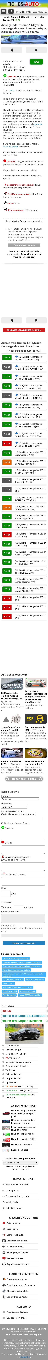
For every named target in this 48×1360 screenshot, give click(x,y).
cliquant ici (25, 1357)
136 (19, 1086)
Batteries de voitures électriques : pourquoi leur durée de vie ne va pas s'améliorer (36, 697)
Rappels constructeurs (18, 1264)
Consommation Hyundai (17, 1196)
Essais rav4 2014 (10, 991)
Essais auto (12, 1229)
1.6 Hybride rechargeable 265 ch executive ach (28, 425)
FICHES (21, 11)
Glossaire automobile (17, 1291)
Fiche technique (13, 1049)
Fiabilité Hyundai (14, 1208)
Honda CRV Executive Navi (30, 995)
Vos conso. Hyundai (16, 1317)
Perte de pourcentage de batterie (16, 970)
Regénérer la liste (24, 779)
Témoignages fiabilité (17, 1252)
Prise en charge (10, 146)
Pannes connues (15, 1258)
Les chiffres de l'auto (17, 1296)
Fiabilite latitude (9, 995)
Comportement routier (17, 1066)
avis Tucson (13, 1057)
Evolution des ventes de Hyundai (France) (23, 1128)
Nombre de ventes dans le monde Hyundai (23, 1121)
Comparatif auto (15, 1234)
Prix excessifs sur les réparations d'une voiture (22, 966)
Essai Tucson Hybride (16, 1053)
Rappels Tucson (13, 1078)
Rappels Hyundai (19, 1149)
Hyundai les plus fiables (22, 1133)
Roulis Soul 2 (8, 984)
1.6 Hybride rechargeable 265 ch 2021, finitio (28, 358)
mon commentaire (24, 943)
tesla (12, 90)
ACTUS (43, 11)
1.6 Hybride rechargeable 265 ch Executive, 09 (28, 406)
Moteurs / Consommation (18, 1062)
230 (19, 1090)
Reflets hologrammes (35, 980)
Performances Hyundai (17, 1184)
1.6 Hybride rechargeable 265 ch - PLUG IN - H (28, 396)
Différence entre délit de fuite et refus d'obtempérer (11, 696)
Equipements (12, 1082)
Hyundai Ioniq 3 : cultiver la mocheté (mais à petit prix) (23, 1113)
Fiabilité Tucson (13, 1074)
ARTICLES (32, 11)
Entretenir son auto (17, 1279)
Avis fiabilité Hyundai (17, 1312)
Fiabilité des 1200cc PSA (13, 980)
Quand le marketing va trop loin (15, 958)
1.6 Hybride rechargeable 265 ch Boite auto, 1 (28, 377)
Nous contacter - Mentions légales (24, 1334)
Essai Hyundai (12, 1190)
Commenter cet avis (24, 245)
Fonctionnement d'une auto (21, 1285)
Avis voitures (13, 1223)
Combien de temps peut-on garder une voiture (22, 962)
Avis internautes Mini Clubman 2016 (17, 987)
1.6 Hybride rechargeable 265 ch (30, 488)
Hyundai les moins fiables (23, 1139)
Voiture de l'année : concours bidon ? (35, 763)
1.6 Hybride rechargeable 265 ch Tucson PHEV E (28, 435)
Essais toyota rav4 (27, 991)
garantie (38, 124)
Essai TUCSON (12, 1045)
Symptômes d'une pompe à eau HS (10, 728)
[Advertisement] (24, 290)
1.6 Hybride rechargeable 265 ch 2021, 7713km (28, 387)
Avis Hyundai (12, 1202)
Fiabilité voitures (15, 1246)
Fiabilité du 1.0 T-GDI (21, 1144)
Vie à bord (10, 1070)
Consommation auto (17, 1240)
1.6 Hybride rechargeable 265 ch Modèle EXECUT (28, 368)
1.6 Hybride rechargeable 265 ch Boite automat (28, 416)
